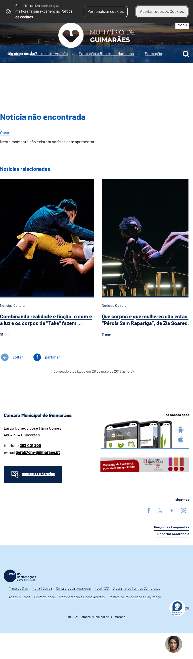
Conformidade (44, 597)
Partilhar (52, 357)
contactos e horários (38, 474)
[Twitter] (160, 510)
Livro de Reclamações (20, 576)
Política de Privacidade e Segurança (135, 597)
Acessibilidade (19, 597)
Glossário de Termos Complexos (136, 588)
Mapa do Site (18, 588)
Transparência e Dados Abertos (82, 597)
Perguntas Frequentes (171, 527)
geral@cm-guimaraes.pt (38, 452)
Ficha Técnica (42, 588)
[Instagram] (183, 510)
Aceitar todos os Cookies (162, 12)
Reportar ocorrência (173, 534)
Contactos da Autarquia (73, 588)
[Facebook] (149, 510)
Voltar (18, 357)
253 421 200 (30, 446)
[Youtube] (172, 510)
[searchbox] (96, 54)
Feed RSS (101, 588)
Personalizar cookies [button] (105, 12)
